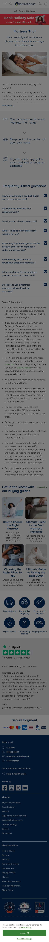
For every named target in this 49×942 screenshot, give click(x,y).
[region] (24, 931)
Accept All (24, 933)
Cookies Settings (24, 939)
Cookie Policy (25, 927)
